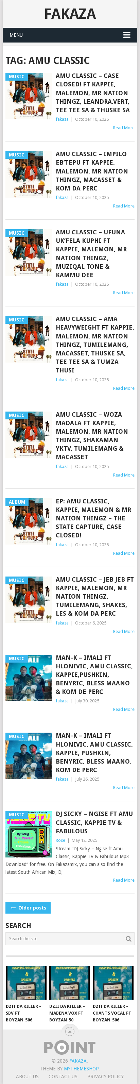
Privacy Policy (105, 1076)
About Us (27, 1076)
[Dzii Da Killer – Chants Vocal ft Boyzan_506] (113, 983)
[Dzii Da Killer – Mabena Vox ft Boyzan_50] (69, 983)
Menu (16, 35)
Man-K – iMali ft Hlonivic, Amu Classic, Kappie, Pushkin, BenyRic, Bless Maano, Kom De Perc (94, 752)
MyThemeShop (81, 1068)
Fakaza (70, 13)
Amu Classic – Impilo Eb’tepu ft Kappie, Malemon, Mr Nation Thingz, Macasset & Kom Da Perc (92, 171)
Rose (60, 840)
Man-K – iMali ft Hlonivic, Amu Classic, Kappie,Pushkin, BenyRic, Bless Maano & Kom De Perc (94, 675)
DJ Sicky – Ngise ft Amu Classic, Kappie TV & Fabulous (94, 822)
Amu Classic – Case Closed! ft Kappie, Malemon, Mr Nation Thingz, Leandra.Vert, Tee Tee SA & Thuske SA (93, 93)
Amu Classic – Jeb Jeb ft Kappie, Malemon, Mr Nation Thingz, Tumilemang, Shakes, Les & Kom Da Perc (95, 596)
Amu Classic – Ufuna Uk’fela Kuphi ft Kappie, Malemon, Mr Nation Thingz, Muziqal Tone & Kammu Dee (91, 254)
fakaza (62, 119)
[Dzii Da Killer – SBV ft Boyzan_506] (26, 983)
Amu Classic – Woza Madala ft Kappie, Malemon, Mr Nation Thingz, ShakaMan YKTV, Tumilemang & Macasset (92, 436)
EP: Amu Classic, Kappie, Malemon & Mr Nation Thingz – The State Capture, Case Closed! (93, 518)
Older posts (31, 908)
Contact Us (63, 1076)
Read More (124, 127)
